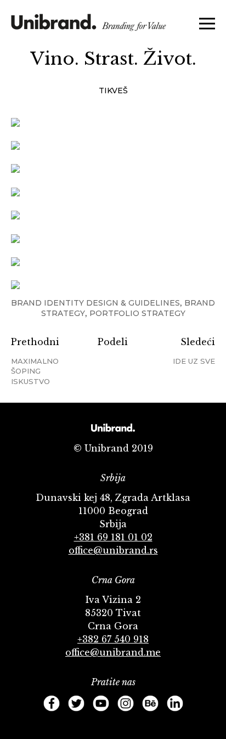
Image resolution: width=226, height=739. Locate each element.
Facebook (51, 703)
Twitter (76, 703)
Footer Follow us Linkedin (175, 703)
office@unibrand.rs (113, 550)
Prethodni (35, 361)
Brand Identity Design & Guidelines (95, 303)
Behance (150, 703)
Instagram (125, 703)
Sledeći (194, 350)
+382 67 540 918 (113, 639)
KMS (88, 26)
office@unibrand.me (113, 652)
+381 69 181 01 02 (113, 537)
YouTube (101, 703)
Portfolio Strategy (137, 313)
